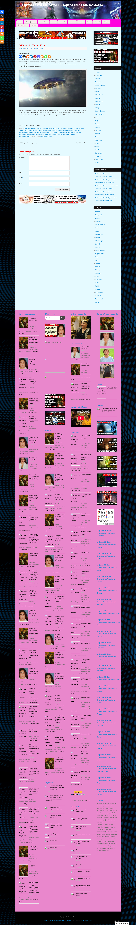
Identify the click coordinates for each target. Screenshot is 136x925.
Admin (23, 48)
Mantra (82, 920)
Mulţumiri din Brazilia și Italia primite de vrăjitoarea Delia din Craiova (33, 361)
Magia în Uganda (54, 834)
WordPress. (89, 920)
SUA (77, 128)
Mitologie (98, 130)
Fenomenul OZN (38, 48)
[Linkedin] (31, 56)
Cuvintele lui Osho (80, 850)
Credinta (106, 22)
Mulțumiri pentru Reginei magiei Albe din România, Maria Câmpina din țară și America (33, 830)
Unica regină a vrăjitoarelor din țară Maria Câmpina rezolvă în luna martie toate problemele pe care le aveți (34, 749)
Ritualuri (97, 22)
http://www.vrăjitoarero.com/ (45, 128)
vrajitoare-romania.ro (32, 130)
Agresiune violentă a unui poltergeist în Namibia (86, 717)
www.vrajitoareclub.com (74, 132)
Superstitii (98, 156)
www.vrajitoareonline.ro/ (55, 134)
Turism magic (99, 159)
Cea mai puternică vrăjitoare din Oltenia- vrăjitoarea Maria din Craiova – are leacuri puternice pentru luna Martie (34, 711)
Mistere (97, 127)
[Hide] (0, 45)
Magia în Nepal (54, 840)
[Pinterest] (35, 56)
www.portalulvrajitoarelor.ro (44, 132)
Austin (25, 128)
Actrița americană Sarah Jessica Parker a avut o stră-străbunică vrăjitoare (57, 787)
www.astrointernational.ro (72, 130)
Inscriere (97, 88)
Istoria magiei (99, 101)
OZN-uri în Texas (57, 128)
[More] (49, 56)
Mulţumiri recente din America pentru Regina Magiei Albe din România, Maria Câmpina (34, 771)
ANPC (88, 801)
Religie (97, 146)
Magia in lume (99, 114)
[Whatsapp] (45, 56)
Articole (53, 22)
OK (61, 318)
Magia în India (53, 847)
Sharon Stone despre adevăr (83, 865)
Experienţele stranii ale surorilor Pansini (86, 625)
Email (21, 178)
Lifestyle (97, 108)
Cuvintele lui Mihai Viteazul (83, 871)
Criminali (97, 82)
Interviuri (72, 22)
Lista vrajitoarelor (30, 22)
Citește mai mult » (50, 449)
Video (89, 22)
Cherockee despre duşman (83, 834)
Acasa (19, 22)
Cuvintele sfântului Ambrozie (83, 878)
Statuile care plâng (86, 734)
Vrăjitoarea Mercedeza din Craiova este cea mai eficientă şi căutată (33, 594)
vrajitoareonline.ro (59, 130)
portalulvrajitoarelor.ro (69, 128)
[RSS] (118, 4)
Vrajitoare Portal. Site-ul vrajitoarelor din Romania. (61, 5)
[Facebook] (115, 4)
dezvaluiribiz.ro (32, 128)
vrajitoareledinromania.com (46, 130)
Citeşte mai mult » (32, 412)
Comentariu (21, 158)
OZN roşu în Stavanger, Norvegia (28, 143)
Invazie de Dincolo (85, 697)
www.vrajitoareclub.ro (25, 134)
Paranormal (98, 140)
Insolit (97, 91)
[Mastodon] (38, 56)
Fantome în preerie (86, 474)
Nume (21, 172)
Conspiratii (98, 75)
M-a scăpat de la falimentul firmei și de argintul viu (33, 848)
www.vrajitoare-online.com (60, 132)
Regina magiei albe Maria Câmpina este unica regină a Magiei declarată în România (34, 791)
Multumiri (62, 22)
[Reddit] (27, 56)
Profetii (97, 143)
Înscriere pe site (22, 25)
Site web (21, 183)
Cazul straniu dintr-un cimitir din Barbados (86, 437)
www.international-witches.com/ (27, 132)
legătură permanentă (46, 136)
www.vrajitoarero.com (69, 134)
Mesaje (81, 22)
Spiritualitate (99, 153)
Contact (34, 25)
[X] (24, 56)
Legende (97, 104)
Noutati (97, 137)
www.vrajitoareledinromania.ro (39, 134)
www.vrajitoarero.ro (24, 136)
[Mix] (42, 56)
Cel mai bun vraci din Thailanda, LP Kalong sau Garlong (56, 825)
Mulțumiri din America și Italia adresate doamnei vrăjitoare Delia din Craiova (33, 672)
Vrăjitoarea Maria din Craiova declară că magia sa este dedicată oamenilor (109, 410)
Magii (96, 117)
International (43, 22)
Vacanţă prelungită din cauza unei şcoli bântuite (86, 533)
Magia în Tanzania (81, 143)
